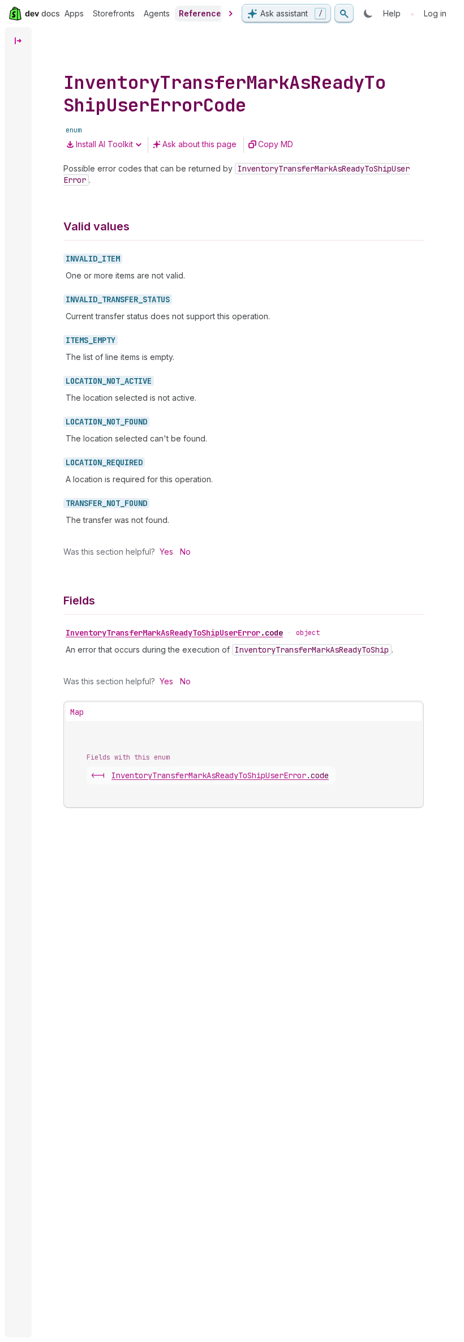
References (202, 13)
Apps (74, 13)
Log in (435, 13)
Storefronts (114, 13)
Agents (157, 13)
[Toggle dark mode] (368, 13)
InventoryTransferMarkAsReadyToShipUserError (174, 633)
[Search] (344, 13)
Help (392, 13)
